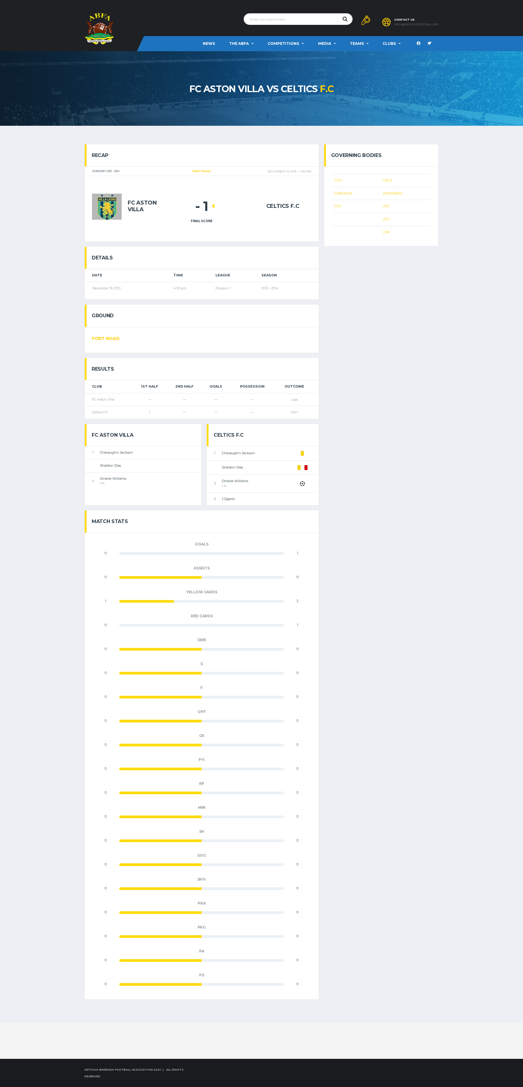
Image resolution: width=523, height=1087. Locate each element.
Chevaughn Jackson (116, 452)
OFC (386, 219)
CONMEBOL (393, 193)
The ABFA (239, 43)
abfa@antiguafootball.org (416, 24)
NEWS (209, 43)
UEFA (388, 180)
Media (324, 43)
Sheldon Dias (110, 465)
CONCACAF (343, 193)
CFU (337, 206)
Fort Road (105, 338)
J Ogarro (228, 499)
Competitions (283, 43)
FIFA (338, 180)
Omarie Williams (113, 478)
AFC (386, 206)
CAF (386, 232)
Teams (357, 43)
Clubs (389, 43)
